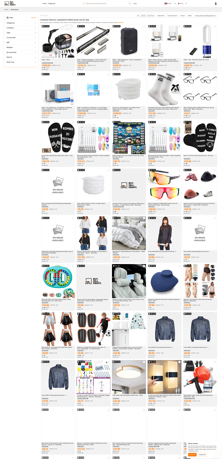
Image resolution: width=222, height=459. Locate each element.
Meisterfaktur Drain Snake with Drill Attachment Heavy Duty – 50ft (198, 396)
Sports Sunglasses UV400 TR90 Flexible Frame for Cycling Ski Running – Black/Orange (163, 204)
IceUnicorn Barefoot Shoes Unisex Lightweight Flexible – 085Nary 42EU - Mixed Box (162, 443)
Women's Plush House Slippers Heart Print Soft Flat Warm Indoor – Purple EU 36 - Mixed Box (199, 204)
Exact (135, 3)
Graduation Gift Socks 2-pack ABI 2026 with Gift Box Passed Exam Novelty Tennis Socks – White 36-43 (163, 108)
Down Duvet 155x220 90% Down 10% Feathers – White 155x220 (129, 252)
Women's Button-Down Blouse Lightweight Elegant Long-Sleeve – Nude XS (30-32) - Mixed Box (92, 300)
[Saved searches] (8, 18)
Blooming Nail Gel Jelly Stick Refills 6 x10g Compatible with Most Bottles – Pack (93, 156)
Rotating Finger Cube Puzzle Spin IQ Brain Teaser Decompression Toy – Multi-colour (56, 300)
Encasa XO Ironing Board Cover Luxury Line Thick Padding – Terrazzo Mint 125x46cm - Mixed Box (127, 348)
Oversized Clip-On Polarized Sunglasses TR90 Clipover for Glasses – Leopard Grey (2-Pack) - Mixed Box (129, 204)
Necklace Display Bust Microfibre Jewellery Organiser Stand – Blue (164, 300)
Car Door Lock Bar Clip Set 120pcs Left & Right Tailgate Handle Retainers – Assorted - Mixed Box (93, 396)
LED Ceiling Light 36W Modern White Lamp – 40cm (128, 395)
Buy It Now (151, 15)
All (138, 15)
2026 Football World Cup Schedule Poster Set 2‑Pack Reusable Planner (128, 156)
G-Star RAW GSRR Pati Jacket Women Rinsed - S (162, 251)
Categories (51, 3)
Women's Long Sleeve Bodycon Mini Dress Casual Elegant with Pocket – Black (92, 443)
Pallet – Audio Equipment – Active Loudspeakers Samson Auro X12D (127, 60)
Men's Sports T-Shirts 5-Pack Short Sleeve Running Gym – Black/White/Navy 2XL (128, 443)
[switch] (131, 3)
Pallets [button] (190, 15)
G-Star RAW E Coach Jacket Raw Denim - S (160, 347)
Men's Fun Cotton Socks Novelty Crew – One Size (198, 155)
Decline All (202, 454)
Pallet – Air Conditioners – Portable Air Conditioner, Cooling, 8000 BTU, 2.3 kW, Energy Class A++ (57, 108)
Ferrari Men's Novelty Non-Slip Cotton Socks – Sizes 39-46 (57, 156)
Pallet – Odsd (46, 59)
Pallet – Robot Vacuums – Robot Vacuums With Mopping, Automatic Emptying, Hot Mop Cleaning (163, 60)
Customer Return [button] (172, 15)
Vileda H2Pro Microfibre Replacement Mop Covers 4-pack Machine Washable (57, 252)
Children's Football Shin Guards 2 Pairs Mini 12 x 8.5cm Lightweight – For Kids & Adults (91, 348)
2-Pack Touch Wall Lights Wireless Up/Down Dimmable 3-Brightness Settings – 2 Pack (164, 396)
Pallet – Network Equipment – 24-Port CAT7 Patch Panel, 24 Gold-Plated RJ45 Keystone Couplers (92, 60)
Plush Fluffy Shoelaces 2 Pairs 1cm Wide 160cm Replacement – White (91, 204)
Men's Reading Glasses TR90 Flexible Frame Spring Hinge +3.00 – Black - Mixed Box (199, 108)
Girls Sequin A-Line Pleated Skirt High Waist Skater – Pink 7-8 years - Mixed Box (57, 348)
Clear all (33, 17)
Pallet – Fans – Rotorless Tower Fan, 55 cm (196, 59)
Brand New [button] (161, 15)
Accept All (192, 454)
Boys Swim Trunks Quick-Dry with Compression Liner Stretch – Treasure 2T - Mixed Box (57, 443)
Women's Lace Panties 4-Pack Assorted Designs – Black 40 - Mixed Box (198, 300)
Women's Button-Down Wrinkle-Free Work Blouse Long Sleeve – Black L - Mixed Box (92, 252)
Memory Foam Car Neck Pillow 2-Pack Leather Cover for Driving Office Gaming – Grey (128, 300)
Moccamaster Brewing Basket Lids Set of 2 (196, 251)
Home (45, 3)
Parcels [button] (183, 15)
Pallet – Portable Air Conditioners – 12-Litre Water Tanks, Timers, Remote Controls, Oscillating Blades (92, 108)
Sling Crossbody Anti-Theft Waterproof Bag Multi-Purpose (56, 204)
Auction (143, 15)
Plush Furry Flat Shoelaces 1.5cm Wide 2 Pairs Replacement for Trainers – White (126, 108)
